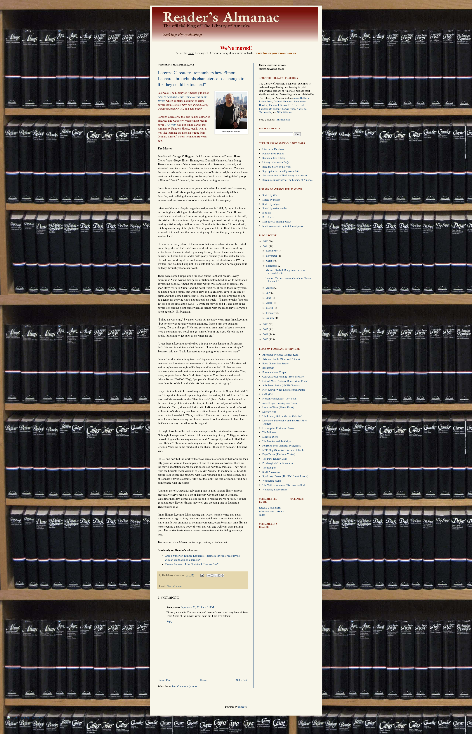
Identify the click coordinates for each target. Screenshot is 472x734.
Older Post (241, 680)
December (271, 250)
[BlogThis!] (212, 575)
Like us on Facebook (273, 149)
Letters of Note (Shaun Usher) (278, 407)
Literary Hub (269, 411)
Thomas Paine (287, 109)
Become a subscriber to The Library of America (287, 180)
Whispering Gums (271, 480)
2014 (266, 246)
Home (203, 680)
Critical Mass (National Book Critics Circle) (285, 381)
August (270, 287)
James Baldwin (301, 98)
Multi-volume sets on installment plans (282, 226)
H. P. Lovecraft (296, 105)
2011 (266, 334)
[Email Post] (201, 575)
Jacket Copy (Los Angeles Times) (280, 403)
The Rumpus (269, 467)
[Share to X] (215, 575)
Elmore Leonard (174, 586)
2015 (266, 241)
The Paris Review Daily (274, 458)
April (269, 302)
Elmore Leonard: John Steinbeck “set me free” (191, 564)
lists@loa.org (283, 119)
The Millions (269, 432)
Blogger (242, 706)
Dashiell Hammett (283, 101)
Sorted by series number (275, 208)
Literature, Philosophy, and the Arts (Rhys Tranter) (284, 422)
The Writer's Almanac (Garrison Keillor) (283, 485)
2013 (266, 324)
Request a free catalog (273, 158)
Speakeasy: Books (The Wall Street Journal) (285, 476)
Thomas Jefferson (278, 105)
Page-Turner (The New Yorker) (278, 454)
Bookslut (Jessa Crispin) (274, 372)
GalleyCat (267, 394)
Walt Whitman (284, 112)
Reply (169, 621)
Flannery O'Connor (269, 109)
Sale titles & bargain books (276, 221)
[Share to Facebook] (219, 575)
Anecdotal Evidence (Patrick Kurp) (280, 354)
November (272, 255)
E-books (266, 212)
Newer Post (165, 680)
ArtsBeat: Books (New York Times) (281, 359)
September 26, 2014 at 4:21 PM (197, 607)
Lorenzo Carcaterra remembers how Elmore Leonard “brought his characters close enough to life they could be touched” (201, 78)
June (269, 297)
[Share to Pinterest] (222, 575)
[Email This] (208, 575)
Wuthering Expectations (274, 489)
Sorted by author (271, 199)
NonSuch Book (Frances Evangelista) (281, 445)
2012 (266, 329)
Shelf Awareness (271, 472)
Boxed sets (267, 217)
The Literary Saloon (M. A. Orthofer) (282, 416)
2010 (266, 339)
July (268, 292)
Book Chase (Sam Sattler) (275, 363)
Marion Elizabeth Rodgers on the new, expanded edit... (286, 271)
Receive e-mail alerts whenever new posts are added (271, 511)
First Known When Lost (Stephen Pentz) (283, 389)
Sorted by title (269, 195)
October (270, 260)
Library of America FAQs (275, 162)
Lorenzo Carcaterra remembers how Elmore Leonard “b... (288, 279)
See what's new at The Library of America (284, 175)
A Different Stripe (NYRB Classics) (281, 385)
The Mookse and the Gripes (276, 441)
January (270, 318)
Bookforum (268, 367)
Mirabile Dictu (270, 436)
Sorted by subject (271, 204)
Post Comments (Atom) (184, 686)
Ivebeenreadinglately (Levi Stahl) (279, 398)
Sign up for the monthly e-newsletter (281, 171)
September (272, 265)
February (271, 313)
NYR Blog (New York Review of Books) (283, 450)
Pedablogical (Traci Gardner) (277, 463)
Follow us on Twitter (273, 153)
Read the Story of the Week (276, 166)
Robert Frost (265, 101)
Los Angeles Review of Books (278, 428)
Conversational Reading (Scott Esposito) (283, 376)
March (270, 307)
